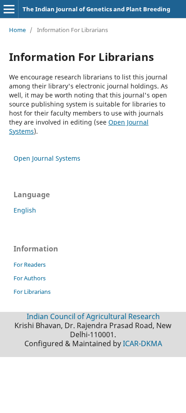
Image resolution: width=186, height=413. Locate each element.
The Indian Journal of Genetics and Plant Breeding (96, 9)
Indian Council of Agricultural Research (93, 316)
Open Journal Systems (47, 158)
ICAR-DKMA (142, 343)
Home (17, 30)
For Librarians (32, 292)
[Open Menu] (9, 9)
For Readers (30, 264)
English (25, 210)
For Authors (30, 278)
